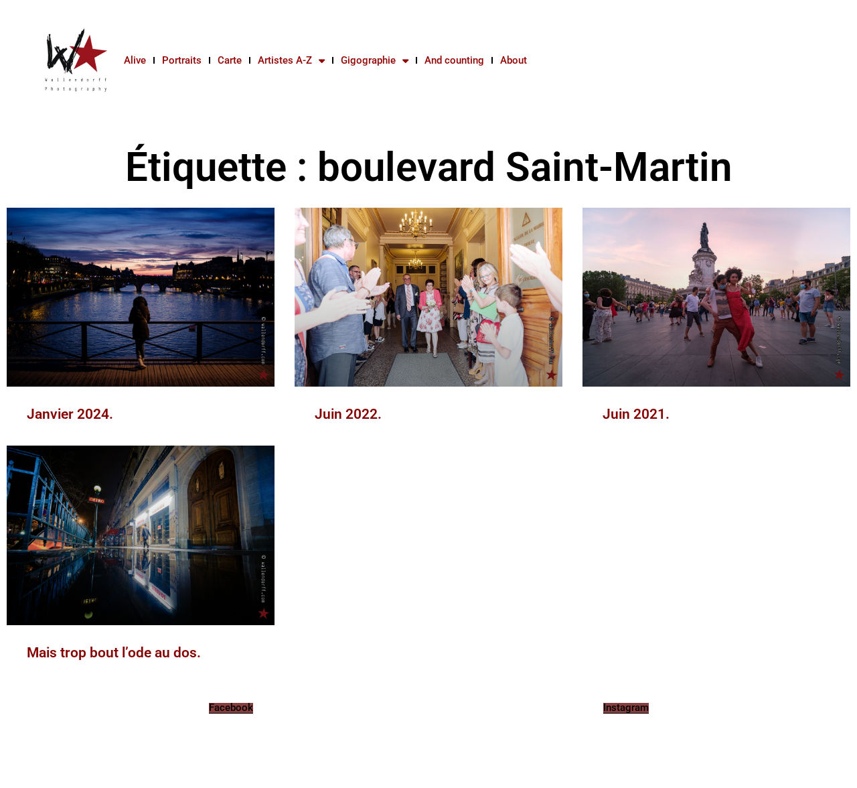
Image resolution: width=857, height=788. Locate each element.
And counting (454, 60)
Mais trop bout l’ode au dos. (114, 653)
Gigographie (368, 60)
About (513, 60)
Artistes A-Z (285, 60)
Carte (230, 60)
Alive (135, 60)
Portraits (182, 60)
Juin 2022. (348, 414)
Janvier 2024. (70, 414)
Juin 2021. (636, 414)
